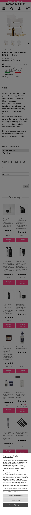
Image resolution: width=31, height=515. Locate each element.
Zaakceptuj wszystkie (15, 505)
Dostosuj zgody (15, 500)
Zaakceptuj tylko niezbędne (15, 495)
